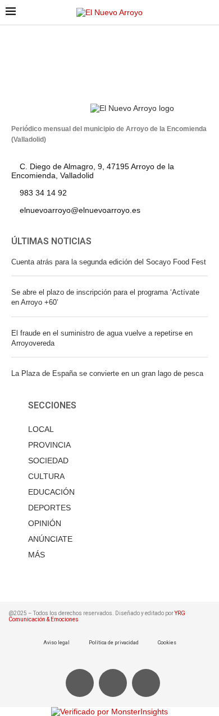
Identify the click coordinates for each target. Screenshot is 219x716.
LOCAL (41, 429)
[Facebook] (80, 683)
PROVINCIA (49, 444)
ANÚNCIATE (50, 538)
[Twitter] (113, 683)
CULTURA (46, 476)
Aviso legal (56, 642)
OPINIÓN (44, 523)
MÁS (36, 554)
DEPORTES (49, 507)
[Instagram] (146, 683)
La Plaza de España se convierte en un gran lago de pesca (107, 373)
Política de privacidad (114, 642)
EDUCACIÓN (51, 491)
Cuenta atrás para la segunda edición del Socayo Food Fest (108, 262)
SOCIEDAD (48, 460)
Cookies (167, 642)
